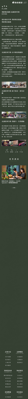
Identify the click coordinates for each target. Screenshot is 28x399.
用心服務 (20, 384)
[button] (13, 187)
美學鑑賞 (20, 378)
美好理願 (8, 357)
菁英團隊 (8, 365)
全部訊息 (20, 375)
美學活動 (8, 381)
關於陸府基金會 (8, 375)
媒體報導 (20, 387)
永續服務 (20, 359)
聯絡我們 (8, 387)
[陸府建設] (17, 2)
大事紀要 (8, 362)
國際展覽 (20, 381)
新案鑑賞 (8, 397)
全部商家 (20, 397)
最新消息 (8, 378)
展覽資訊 (8, 384)
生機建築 (20, 357)
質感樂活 (20, 362)
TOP (26, 343)
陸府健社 (8, 359)
